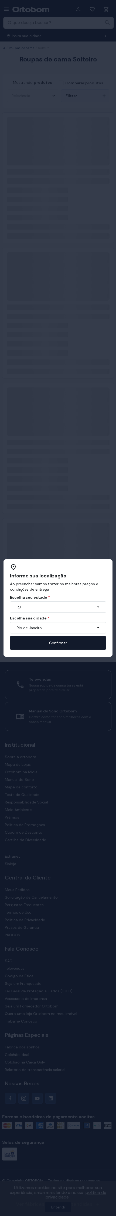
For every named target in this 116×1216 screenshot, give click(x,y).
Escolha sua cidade (29, 618)
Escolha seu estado (30, 597)
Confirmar (58, 642)
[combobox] (58, 607)
